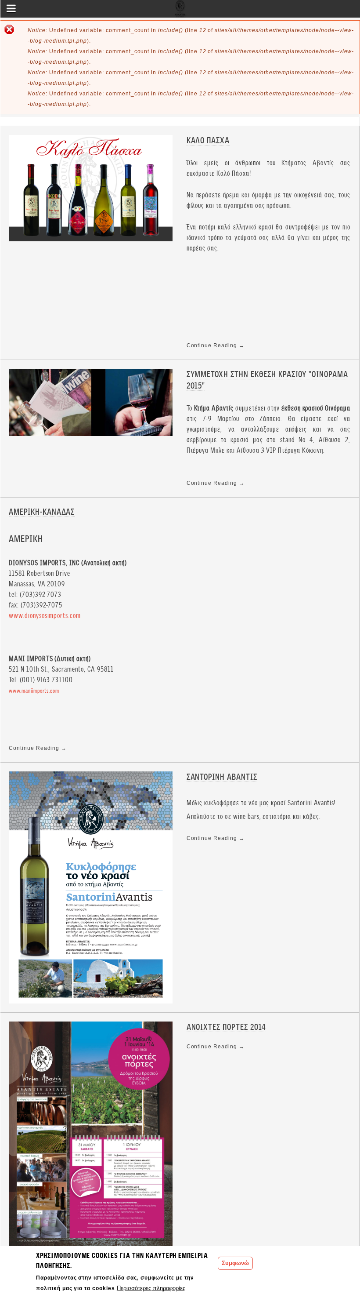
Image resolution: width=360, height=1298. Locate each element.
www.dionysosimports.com (45, 615)
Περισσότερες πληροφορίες (151, 1288)
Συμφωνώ (235, 1263)
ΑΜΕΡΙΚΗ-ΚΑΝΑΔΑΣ (42, 511)
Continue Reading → (216, 345)
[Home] (180, 11)
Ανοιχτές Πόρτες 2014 (226, 1027)
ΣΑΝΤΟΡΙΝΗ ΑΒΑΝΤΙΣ (222, 777)
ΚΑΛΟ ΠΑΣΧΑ (208, 140)
